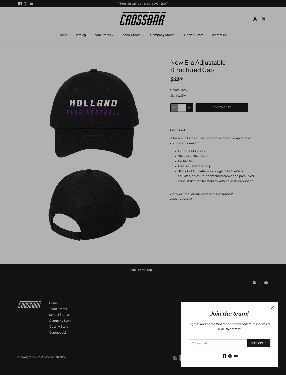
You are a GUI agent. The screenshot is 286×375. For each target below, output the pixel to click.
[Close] (272, 307)
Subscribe (258, 343)
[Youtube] (236, 356)
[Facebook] (224, 356)
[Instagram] (230, 356)
